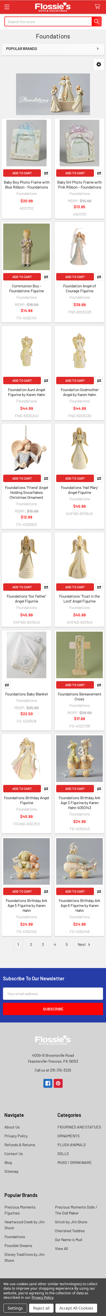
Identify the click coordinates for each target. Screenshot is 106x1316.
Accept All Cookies (76, 1308)
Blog (8, 1162)
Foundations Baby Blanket (26, 694)
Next (82, 944)
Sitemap (11, 1171)
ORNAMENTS (68, 1135)
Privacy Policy (16, 1135)
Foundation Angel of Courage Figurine (79, 288)
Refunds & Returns (19, 1144)
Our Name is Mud (68, 1239)
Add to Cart (22, 173)
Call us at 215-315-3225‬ (53, 1070)
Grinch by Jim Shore (71, 1221)
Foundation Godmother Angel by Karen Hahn (80, 392)
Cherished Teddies (70, 1230)
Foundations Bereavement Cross (79, 696)
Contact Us (13, 1153)
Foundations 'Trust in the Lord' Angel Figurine (79, 598)
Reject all (41, 1308)
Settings (15, 1308)
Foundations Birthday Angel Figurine (26, 800)
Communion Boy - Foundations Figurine (26, 288)
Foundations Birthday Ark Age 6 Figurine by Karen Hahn (79, 905)
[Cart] (98, 6)
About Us (12, 1127)
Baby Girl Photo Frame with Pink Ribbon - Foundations (79, 184)
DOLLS (63, 1153)
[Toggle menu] (7, 7)
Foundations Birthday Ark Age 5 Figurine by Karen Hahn (26, 905)
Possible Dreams (18, 1245)
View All (61, 1248)
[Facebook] (47, 1083)
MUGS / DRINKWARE (74, 1162)
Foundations (14, 1236)
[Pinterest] (58, 1083)
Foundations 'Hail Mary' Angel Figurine (79, 490)
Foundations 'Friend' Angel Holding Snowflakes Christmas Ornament (26, 492)
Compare (46, 173)
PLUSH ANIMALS (71, 1144)
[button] (98, 64)
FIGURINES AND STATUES (79, 1127)
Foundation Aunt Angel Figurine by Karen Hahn (26, 392)
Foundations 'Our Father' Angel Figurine (26, 598)
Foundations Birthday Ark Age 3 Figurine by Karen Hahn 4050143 (79, 802)
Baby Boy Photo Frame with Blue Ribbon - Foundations (27, 184)
